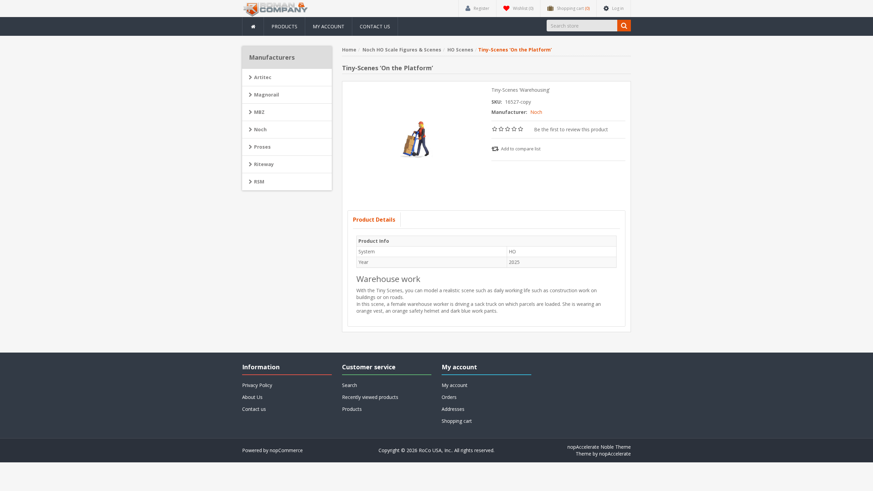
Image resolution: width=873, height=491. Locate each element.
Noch (536, 112)
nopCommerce (286, 450)
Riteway (264, 164)
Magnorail (266, 94)
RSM (259, 181)
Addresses (453, 409)
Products (284, 26)
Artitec (262, 77)
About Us (252, 397)
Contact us (375, 26)
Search (349, 385)
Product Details (374, 219)
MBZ (259, 112)
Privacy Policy (257, 385)
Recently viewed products (370, 397)
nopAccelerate (615, 453)
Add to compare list (521, 149)
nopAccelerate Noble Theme (599, 447)
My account (328, 26)
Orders (449, 397)
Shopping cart (457, 421)
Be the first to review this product (571, 129)
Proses (262, 147)
